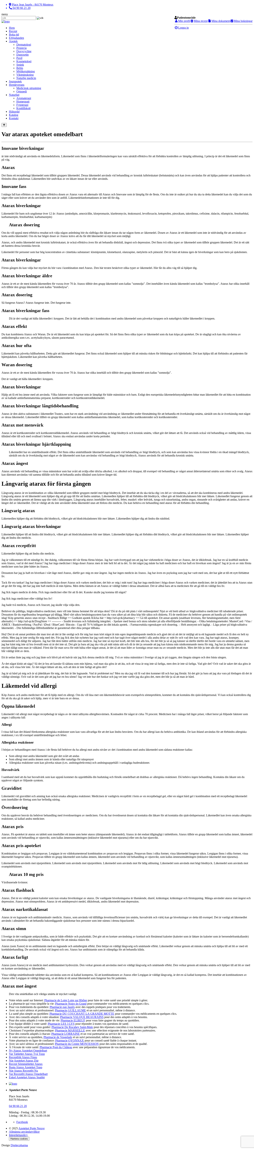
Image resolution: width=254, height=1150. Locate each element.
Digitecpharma (19, 1145)
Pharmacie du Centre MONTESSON (77, 1043)
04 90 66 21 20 (18, 1106)
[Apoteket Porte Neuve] (5, 21)
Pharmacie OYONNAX (69, 1040)
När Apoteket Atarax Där (23, 1060)
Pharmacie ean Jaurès (62, 1007)
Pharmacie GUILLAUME (70, 1010)
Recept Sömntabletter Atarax (26, 1064)
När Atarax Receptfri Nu (23, 1070)
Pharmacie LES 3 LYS (61, 1023)
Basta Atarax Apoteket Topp (25, 1067)
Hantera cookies (19, 1138)
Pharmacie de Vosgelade (58, 1037)
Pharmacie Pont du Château (56, 1047)
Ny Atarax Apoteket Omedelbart (28, 1050)
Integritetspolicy (18, 1135)
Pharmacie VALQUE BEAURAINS (82, 1017)
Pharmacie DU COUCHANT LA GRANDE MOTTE (81, 1013)
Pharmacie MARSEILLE (70, 1030)
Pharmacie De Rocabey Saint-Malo (72, 1027)
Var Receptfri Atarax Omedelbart (28, 1074)
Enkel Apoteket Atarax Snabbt (27, 1077)
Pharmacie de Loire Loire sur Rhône (65, 1000)
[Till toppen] (4, 125)
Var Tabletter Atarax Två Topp (27, 1053)
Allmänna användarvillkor (24, 1131)
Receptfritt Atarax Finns (23, 1057)
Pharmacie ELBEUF (73, 1020)
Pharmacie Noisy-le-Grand (70, 1003)
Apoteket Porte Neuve (31, 1128)
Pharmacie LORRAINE (65, 1033)
